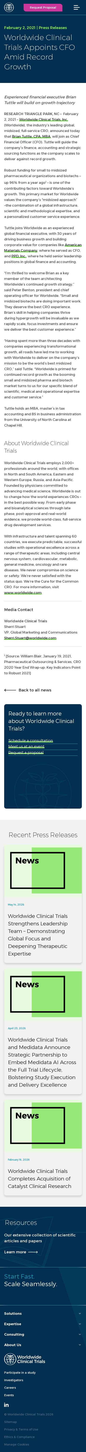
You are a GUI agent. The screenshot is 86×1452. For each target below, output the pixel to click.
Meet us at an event (26, 746)
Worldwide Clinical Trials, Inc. (43, 119)
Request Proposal (43, 7)
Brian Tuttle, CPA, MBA (31, 136)
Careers (10, 1388)
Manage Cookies (16, 1444)
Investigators (13, 1380)
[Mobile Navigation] (79, 7)
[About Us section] (80, 1345)
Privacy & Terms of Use (21, 1429)
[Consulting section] (80, 1334)
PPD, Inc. (18, 256)
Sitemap (10, 1422)
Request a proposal (26, 752)
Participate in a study (19, 1373)
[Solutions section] (80, 1313)
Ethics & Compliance (19, 1437)
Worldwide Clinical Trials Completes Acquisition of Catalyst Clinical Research (39, 1178)
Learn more (15, 1252)
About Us (12, 1345)
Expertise (12, 1324)
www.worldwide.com (23, 593)
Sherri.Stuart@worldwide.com (30, 638)
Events (9, 1395)
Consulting (14, 1334)
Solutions (13, 1313)
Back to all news (35, 690)
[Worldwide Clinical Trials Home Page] (7, 7)
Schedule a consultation (30, 740)
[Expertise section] (80, 1324)
